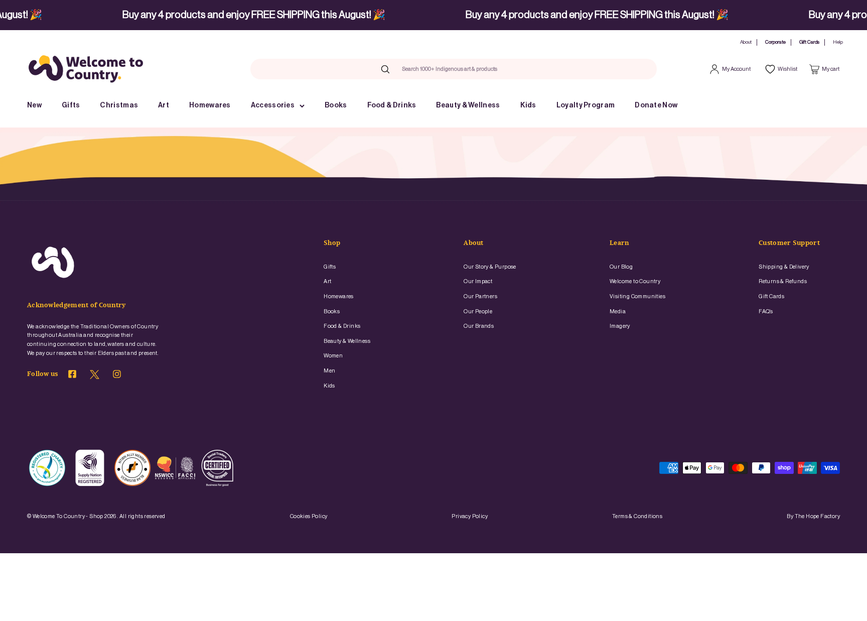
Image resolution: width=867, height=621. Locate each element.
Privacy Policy (470, 516)
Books (336, 105)
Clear (517, 69)
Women (333, 355)
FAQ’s (766, 311)
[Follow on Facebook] (72, 375)
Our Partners (480, 296)
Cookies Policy (309, 516)
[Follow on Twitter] (94, 377)
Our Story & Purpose (490, 267)
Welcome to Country (635, 281)
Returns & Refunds (783, 281)
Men (329, 371)
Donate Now (656, 105)
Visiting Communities (637, 296)
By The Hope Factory (813, 516)
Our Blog (621, 267)
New (34, 105)
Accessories (273, 105)
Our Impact (478, 281)
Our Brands (479, 326)
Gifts (71, 105)
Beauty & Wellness (468, 105)
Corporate (775, 42)
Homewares (210, 105)
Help (838, 42)
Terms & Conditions (637, 516)
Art (163, 105)
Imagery (620, 326)
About (746, 42)
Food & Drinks (391, 105)
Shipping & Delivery (784, 267)
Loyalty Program (585, 105)
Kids (528, 105)
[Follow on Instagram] (117, 375)
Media (618, 311)
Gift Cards (809, 42)
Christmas (119, 105)
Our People (478, 311)
